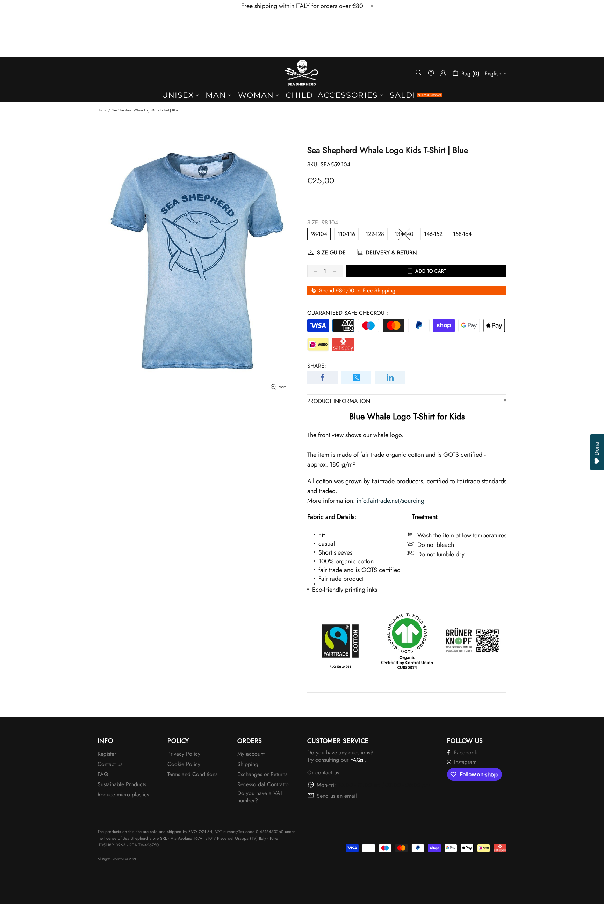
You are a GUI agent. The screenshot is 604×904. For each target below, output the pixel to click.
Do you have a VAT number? (259, 796)
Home (102, 110)
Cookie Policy (183, 764)
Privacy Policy (183, 754)
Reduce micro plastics (123, 794)
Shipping (247, 764)
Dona (597, 448)
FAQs (356, 760)
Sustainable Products (122, 784)
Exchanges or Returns (262, 774)
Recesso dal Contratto (263, 784)
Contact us (110, 764)
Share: (316, 365)
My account (251, 754)
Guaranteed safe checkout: (348, 313)
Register (107, 754)
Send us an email (337, 796)
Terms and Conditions (192, 774)
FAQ (103, 774)
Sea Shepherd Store (302, 72)
